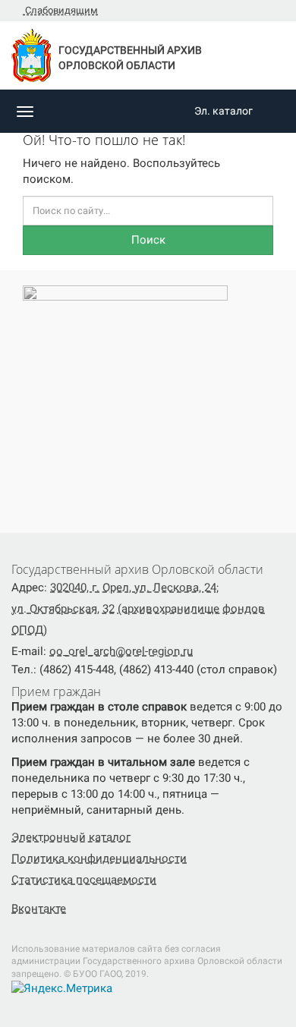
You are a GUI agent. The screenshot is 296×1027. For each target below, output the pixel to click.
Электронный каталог (71, 837)
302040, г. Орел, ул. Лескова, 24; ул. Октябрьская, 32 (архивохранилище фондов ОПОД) (138, 609)
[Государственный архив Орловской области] (48, 111)
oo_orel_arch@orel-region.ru (121, 651)
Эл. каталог (223, 111)
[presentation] (8, 394)
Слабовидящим (60, 10)
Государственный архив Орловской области (130, 57)
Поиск (148, 240)
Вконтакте (38, 908)
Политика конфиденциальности (99, 858)
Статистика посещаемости (83, 880)
